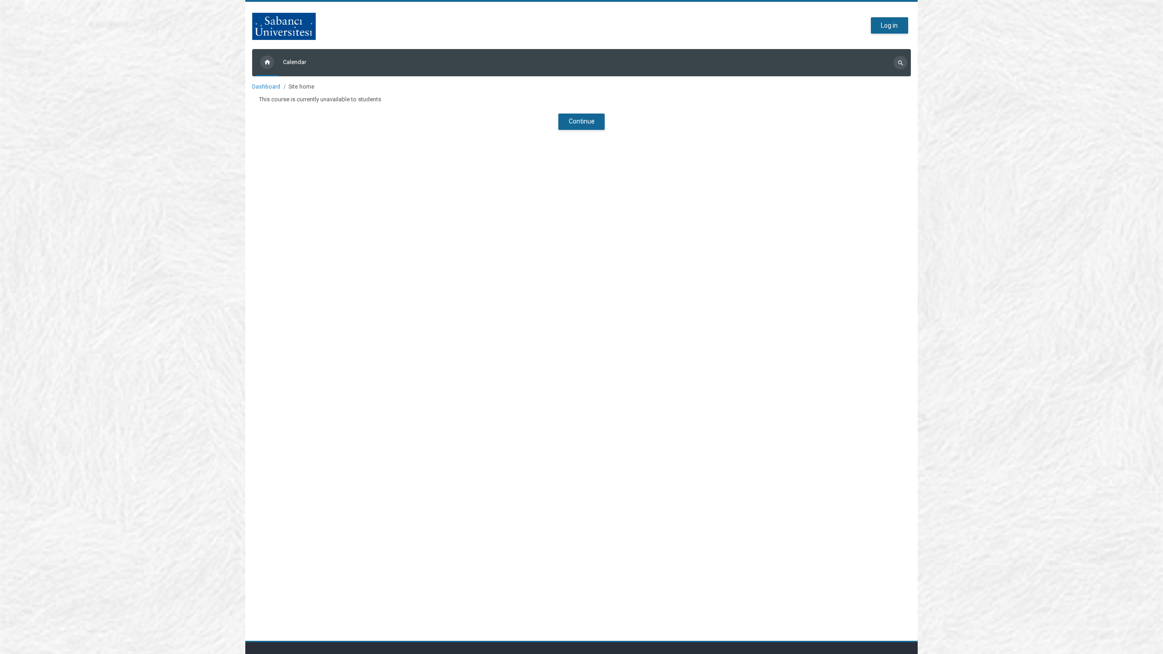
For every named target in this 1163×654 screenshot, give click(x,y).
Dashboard (266, 86)
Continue (582, 121)
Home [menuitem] (267, 62)
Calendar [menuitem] (294, 62)
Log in (889, 25)
